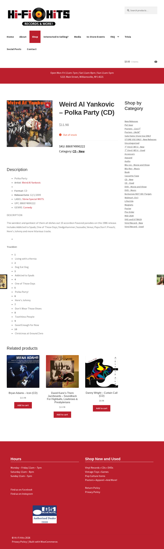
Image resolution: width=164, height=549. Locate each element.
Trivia (128, 36)
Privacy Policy (92, 492)
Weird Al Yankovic (31, 182)
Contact (32, 49)
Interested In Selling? (56, 36)
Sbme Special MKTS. (33, 199)
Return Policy (92, 487)
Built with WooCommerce (43, 541)
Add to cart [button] (23, 405)
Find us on (21, 489)
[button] (47, 105)
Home (10, 36)
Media (77, 36)
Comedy (27, 207)
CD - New (79, 151)
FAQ (113, 36)
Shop (35, 36)
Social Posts (14, 49)
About (22, 36)
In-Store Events (96, 36)
